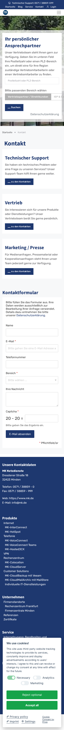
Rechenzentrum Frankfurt (21, 606)
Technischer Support (27, 158)
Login (53, 6)
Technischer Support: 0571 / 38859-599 (32, 3)
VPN (6, 553)
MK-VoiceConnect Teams (20, 545)
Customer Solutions (16, 571)
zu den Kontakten (21, 181)
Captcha (12, 411)
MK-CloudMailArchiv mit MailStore (26, 579)
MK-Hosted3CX (14, 549)
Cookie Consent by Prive (48, 719)
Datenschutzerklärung (44, 114)
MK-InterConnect (16, 527)
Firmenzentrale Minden (19, 610)
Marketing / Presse (24, 247)
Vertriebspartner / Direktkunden (28, 96)
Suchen (15, 107)
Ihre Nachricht (15, 389)
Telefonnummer (16, 357)
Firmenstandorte (14, 602)
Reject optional (32, 694)
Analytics (48, 677)
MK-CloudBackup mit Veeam (23, 575)
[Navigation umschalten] (58, 12)
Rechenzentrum (14, 558)
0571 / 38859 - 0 (23, 486)
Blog (20, 6)
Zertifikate (10, 619)
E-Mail (11, 341)
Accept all (32, 705)
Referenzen (11, 615)
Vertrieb (13, 203)
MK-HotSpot (12, 531)
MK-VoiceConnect (16, 540)
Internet (9, 523)
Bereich (12, 373)
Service (29, 6)
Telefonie (9, 536)
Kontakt (39, 6)
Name (9, 325)
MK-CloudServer (15, 566)
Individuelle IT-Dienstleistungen (25, 584)
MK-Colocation (14, 562)
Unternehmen (13, 597)
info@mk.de (19, 502)
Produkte (9, 518)
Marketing (36, 683)
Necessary (23, 677)
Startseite (10, 6)
